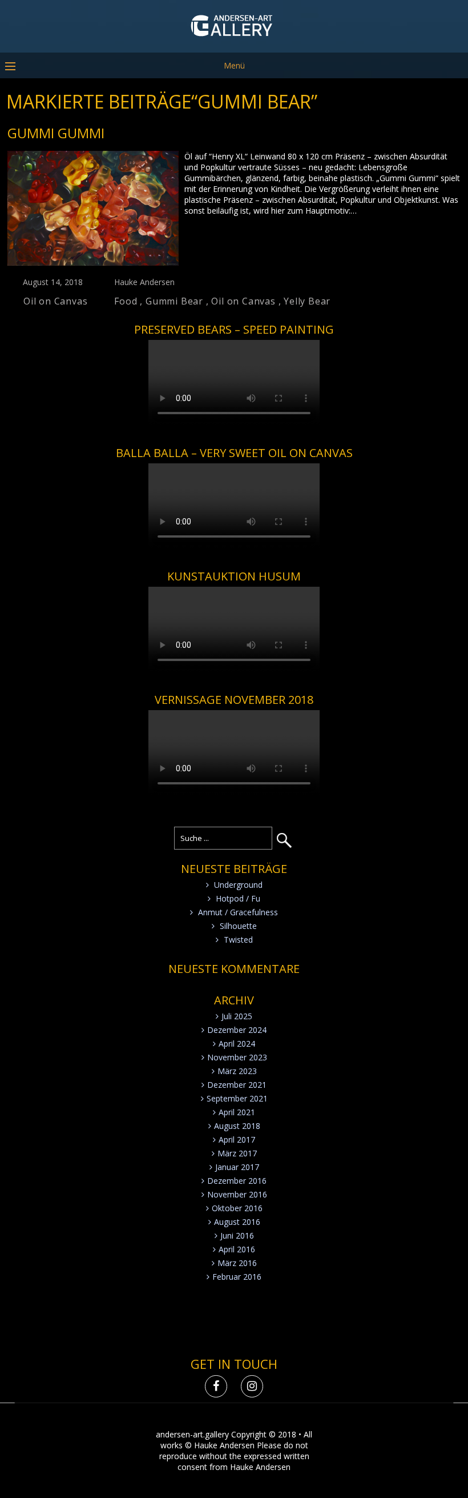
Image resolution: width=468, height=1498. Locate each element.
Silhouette (238, 925)
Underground (238, 884)
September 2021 (237, 1098)
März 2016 (237, 1262)
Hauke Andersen (144, 282)
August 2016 (237, 1221)
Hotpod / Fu (238, 898)
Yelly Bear (307, 301)
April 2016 (237, 1249)
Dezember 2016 (237, 1180)
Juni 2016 (237, 1235)
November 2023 (237, 1057)
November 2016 (237, 1194)
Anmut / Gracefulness (238, 912)
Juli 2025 (236, 1016)
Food (125, 301)
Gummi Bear (174, 301)
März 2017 (237, 1153)
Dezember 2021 (237, 1084)
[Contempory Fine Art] (234, 44)
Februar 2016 (236, 1276)
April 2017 (237, 1139)
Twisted (238, 939)
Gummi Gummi (55, 132)
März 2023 (237, 1071)
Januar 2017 (237, 1166)
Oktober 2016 (237, 1208)
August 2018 (237, 1125)
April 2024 (237, 1043)
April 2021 (237, 1112)
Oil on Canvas (55, 301)
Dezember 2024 (237, 1029)
